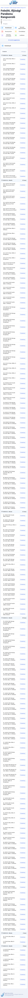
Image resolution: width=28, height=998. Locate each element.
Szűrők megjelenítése (15, 40)
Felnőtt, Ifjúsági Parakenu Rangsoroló (18, 7)
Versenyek (6, 7)
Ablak (2, 7)
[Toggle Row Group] (2, 55)
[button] (7, 27)
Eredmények (8, 45)
